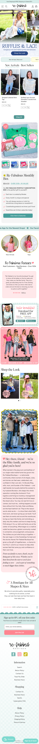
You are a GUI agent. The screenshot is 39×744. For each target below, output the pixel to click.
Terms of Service (19, 722)
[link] (16, 607)
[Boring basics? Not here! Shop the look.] (19, 33)
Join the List (19, 632)
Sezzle (19, 698)
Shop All (19, 117)
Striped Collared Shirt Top (9, 98)
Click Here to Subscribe (18, 216)
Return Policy (19, 670)
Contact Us (19, 673)
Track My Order (19, 677)
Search (19, 667)
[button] (6, 6)
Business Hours (19, 680)
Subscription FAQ (19, 701)
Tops (29, 255)
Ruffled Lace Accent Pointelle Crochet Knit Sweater (28, 99)
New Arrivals (10, 255)
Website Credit (20, 742)
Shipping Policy (19, 719)
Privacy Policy (19, 716)
